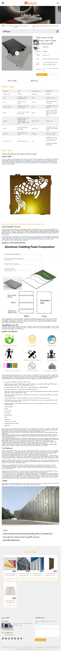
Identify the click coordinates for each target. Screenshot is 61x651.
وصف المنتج (34, 80)
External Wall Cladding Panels (11, 540)
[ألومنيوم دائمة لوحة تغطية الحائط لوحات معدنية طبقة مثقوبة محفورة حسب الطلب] (10, 563)
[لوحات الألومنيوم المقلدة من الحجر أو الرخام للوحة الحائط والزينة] (50, 563)
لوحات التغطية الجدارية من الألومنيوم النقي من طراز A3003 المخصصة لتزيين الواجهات (37, 574)
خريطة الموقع (41, 647)
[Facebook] (6, 639)
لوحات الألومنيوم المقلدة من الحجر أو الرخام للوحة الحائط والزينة (51, 574)
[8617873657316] (21, 639)
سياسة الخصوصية (49, 647)
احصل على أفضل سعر (42, 74)
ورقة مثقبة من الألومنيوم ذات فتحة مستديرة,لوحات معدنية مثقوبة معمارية (21, 537)
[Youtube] (12, 639)
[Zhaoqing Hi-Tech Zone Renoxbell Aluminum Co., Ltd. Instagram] (9, 639)
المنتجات (10, 25)
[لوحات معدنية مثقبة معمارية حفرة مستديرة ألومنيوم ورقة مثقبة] (17, 53)
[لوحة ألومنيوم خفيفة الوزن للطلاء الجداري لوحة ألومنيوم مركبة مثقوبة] (10, 590)
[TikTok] (18, 639)
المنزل (5, 25)
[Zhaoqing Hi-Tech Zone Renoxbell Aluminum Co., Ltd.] (31, 3)
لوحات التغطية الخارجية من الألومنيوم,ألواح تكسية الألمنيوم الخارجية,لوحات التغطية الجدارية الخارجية (27, 533)
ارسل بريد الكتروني (40, 639)
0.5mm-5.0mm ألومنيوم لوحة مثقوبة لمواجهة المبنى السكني (23, 574)
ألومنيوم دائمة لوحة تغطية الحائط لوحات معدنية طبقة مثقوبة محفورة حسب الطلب (10, 574)
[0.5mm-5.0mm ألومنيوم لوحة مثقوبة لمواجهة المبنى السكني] (23, 563)
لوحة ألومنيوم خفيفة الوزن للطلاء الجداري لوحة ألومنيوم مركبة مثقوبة (10, 601)
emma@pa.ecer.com (9, 634)
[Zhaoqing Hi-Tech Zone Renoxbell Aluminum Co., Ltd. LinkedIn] (15, 639)
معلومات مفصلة (12, 80)
